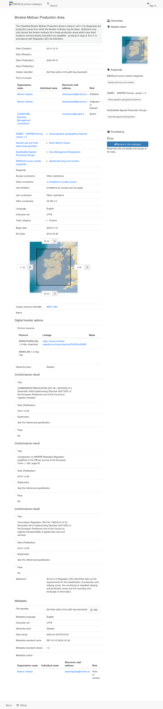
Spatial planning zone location (64, 160)
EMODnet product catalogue (27, 4)
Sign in (152, 5)
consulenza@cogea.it (73, 113)
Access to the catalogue (129, 144)
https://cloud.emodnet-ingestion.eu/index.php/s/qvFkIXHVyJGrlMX (64, 342)
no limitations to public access (61, 181)
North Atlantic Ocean (59, 142)
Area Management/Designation (65, 151)
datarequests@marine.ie (74, 94)
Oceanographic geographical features (68, 133)
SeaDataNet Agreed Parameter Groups (26, 153)
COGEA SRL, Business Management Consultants (24, 118)
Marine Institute (25, 94)
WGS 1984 (51, 306)
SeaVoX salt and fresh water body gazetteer (27, 144)
